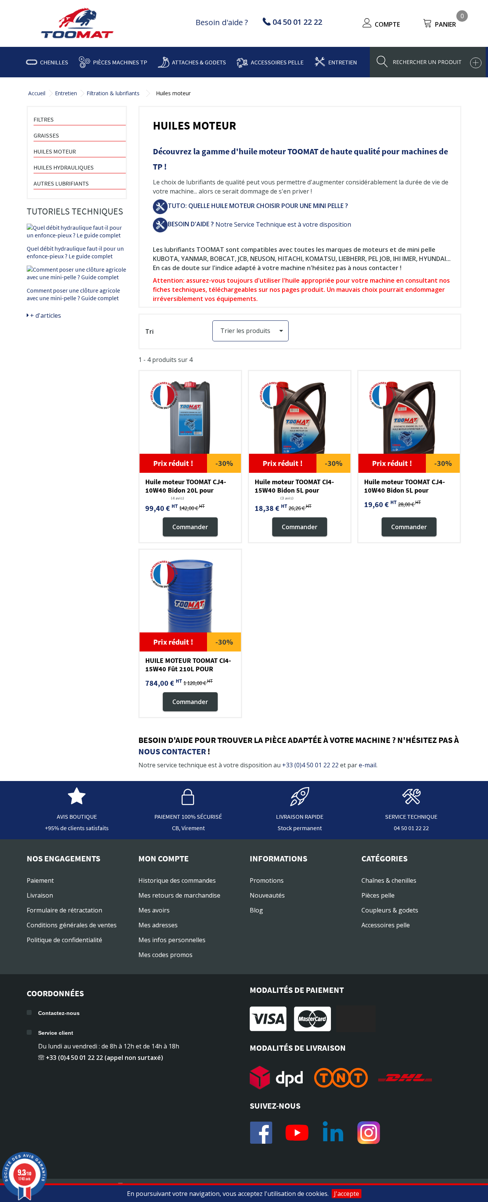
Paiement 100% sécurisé (188, 816)
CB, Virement (188, 828)
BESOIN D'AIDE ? (191, 224)
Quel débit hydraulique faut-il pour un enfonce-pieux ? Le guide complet (75, 252)
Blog (256, 910)
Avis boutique (77, 816)
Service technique (411, 816)
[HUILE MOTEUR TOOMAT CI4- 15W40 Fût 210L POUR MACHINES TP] (190, 600)
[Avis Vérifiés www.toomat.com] (76, 802)
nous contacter (172, 751)
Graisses (46, 135)
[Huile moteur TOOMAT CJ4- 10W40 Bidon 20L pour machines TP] (190, 421)
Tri (149, 331)
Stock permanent (300, 828)
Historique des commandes (177, 880)
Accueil (36, 93)
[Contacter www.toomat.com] (411, 802)
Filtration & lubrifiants (113, 93)
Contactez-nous (59, 1013)
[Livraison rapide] (299, 802)
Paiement (40, 880)
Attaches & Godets (199, 62)
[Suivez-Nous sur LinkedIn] (332, 1132)
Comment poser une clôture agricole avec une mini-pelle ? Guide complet (73, 294)
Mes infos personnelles (171, 940)
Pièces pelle (378, 895)
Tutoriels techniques (75, 211)
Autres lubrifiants (61, 183)
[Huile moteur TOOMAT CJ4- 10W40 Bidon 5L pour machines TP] (409, 421)
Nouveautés (267, 895)
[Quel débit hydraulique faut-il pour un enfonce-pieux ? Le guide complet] (77, 231)
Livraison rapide (299, 816)
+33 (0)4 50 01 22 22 (310, 765)
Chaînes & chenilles (388, 880)
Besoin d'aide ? (222, 22)
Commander (190, 526)
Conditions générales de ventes (72, 925)
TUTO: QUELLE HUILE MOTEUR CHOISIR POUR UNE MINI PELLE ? (258, 206)
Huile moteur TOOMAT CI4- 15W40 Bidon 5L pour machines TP (294, 490)
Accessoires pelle (277, 62)
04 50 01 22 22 (411, 828)
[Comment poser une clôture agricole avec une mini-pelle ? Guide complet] (77, 273)
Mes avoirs (154, 910)
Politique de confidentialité (64, 940)
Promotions (267, 880)
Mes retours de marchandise (179, 895)
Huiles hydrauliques (64, 167)
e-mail (367, 765)
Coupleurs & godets (389, 910)
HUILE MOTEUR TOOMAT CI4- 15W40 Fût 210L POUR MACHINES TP (188, 669)
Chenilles (54, 62)
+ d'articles (45, 315)
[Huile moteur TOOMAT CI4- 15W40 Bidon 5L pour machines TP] (299, 421)
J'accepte (346, 1193)
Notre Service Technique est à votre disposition (282, 224)
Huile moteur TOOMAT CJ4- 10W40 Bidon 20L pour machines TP (185, 490)
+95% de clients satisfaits (77, 828)
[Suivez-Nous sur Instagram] (368, 1132)
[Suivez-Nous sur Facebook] (261, 1132)
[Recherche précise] (476, 63)
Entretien (342, 62)
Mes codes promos (165, 955)
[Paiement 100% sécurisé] (188, 802)
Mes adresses (158, 925)
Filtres (44, 119)
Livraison (40, 895)
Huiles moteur (55, 151)
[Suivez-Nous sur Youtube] (297, 1132)
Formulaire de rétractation (64, 910)
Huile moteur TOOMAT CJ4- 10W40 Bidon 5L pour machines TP (404, 490)
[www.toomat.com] (77, 24)
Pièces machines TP (120, 62)
